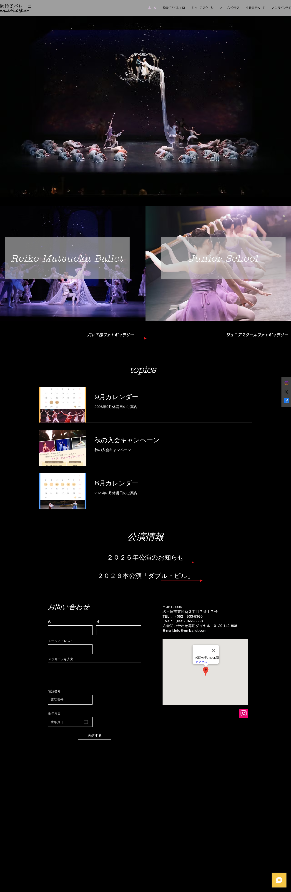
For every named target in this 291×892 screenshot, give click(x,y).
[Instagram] (286, 383)
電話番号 (54, 691)
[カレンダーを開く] (86, 722)
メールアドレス (59, 640)
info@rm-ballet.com (190, 630)
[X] (286, 391)
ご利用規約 (162, 746)
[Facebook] (286, 400)
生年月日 (54, 713)
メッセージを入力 (60, 659)
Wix (103, 746)
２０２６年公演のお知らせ (145, 557)
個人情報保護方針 (186, 746)
